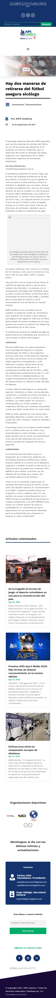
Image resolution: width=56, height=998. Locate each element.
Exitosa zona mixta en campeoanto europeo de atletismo (22, 750)
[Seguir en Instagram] (28, 15)
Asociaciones (18, 104)
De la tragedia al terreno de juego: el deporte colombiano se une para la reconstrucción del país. (28, 4)
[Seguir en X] (33, 15)
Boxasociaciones (33, 104)
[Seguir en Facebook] (23, 15)
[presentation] (26, 825)
